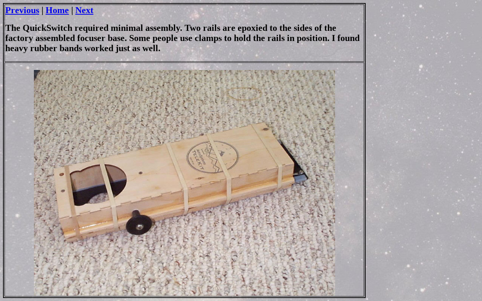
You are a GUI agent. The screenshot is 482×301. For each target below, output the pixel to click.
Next (84, 10)
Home (57, 10)
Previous (22, 10)
